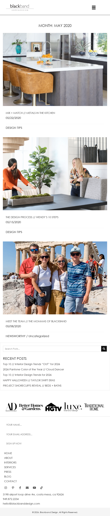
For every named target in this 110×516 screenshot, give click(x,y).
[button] (55, 443)
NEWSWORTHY (15, 336)
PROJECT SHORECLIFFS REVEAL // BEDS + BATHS (32, 385)
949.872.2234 (11, 499)
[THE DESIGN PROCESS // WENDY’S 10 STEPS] (55, 187)
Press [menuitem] (7, 471)
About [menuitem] (8, 457)
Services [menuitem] (10, 467)
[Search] (104, 349)
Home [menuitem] (8, 453)
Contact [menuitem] (10, 481)
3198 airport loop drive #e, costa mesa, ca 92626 (33, 494)
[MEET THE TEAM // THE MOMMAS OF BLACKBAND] (55, 291)
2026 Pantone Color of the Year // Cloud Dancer (33, 369)
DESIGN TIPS (14, 127)
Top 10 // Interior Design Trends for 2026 (27, 374)
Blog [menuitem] (7, 476)
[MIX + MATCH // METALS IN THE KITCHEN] (55, 83)
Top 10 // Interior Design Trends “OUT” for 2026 (31, 364)
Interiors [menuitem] (10, 462)
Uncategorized (39, 336)
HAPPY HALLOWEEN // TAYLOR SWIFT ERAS (29, 380)
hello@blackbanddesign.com (21, 503)
